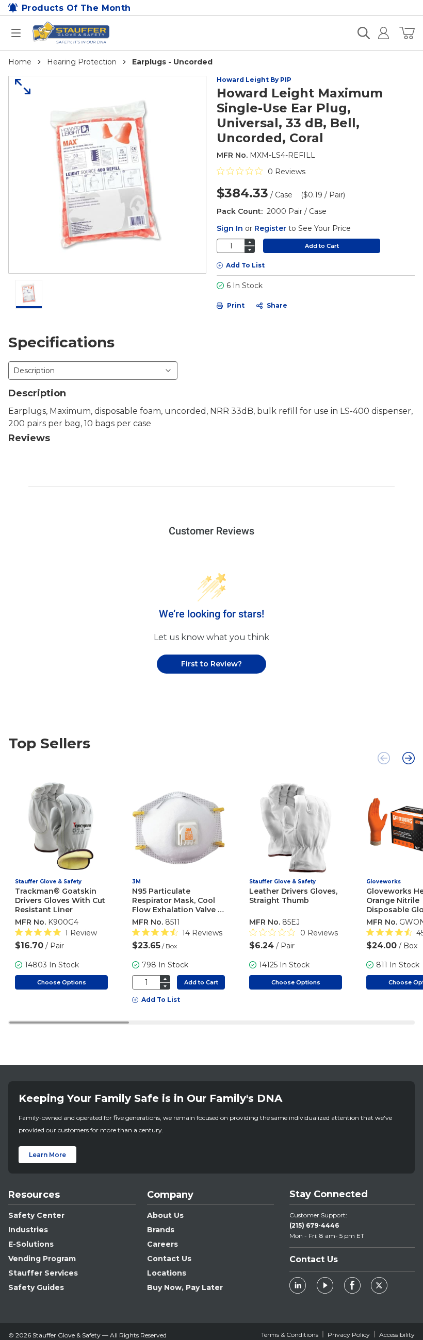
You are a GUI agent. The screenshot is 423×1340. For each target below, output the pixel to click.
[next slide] (408, 758)
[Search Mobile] (363, 33)
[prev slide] (384, 758)
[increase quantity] (250, 242)
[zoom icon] (19, 86)
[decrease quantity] (250, 249)
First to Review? (211, 663)
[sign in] (379, 33)
